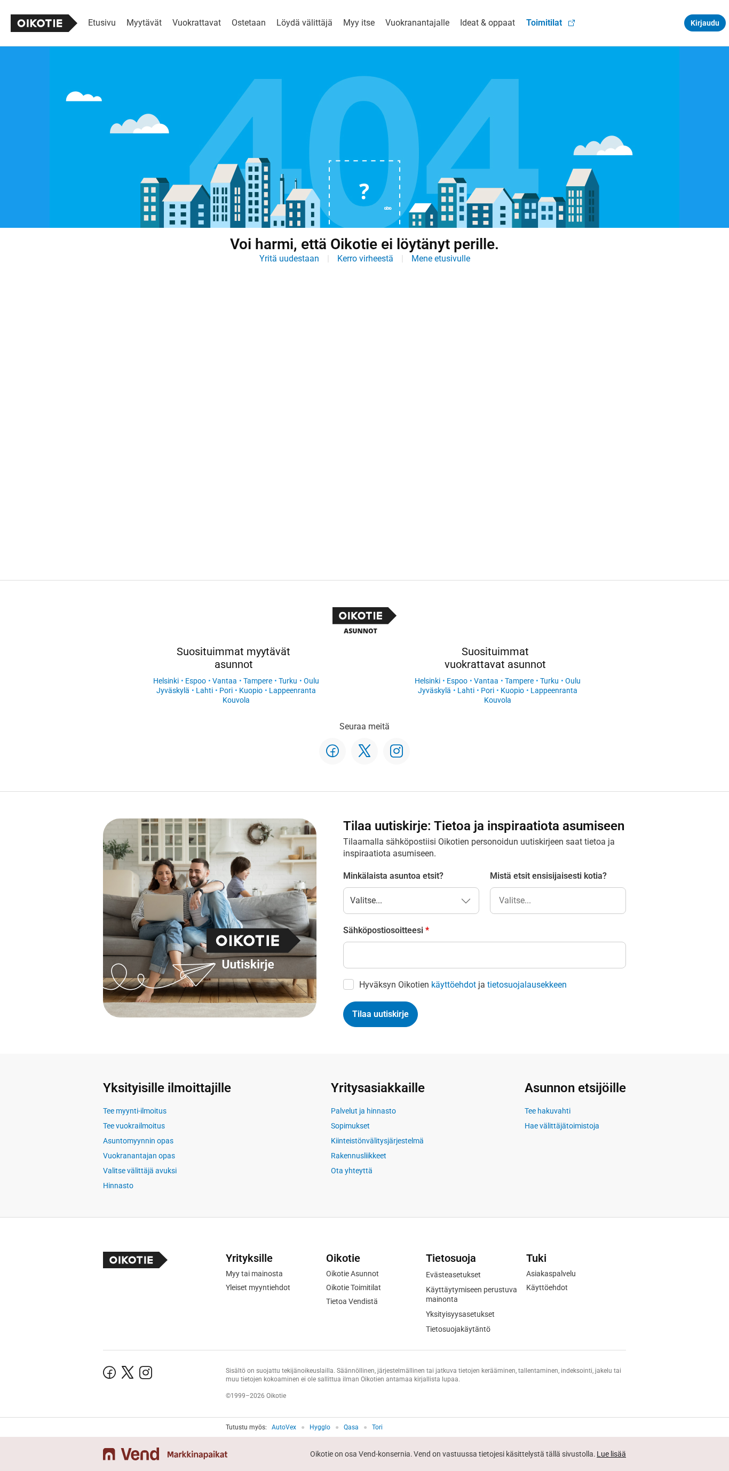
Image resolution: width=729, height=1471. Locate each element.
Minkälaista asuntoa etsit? (393, 876)
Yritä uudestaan (289, 258)
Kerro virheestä (365, 258)
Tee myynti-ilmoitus (135, 1111)
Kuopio (251, 690)
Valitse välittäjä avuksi (140, 1170)
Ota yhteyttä (352, 1170)
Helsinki (166, 681)
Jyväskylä (172, 690)
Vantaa (224, 681)
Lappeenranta (292, 690)
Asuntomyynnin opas (138, 1140)
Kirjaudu (705, 23)
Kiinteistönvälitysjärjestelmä (377, 1140)
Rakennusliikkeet (358, 1155)
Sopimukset (350, 1126)
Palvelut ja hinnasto (363, 1111)
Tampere (257, 681)
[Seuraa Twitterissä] (364, 751)
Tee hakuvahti (547, 1111)
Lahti (204, 690)
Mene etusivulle (440, 258)
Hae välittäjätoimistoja (562, 1126)
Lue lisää (611, 1454)
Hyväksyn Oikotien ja (463, 985)
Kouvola (236, 700)
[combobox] (558, 900)
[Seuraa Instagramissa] (396, 751)
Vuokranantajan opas (139, 1155)
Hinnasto (118, 1185)
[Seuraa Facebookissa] (332, 751)
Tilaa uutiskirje (380, 1014)
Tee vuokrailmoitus (134, 1126)
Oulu (311, 681)
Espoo (195, 681)
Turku (288, 681)
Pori (226, 690)
